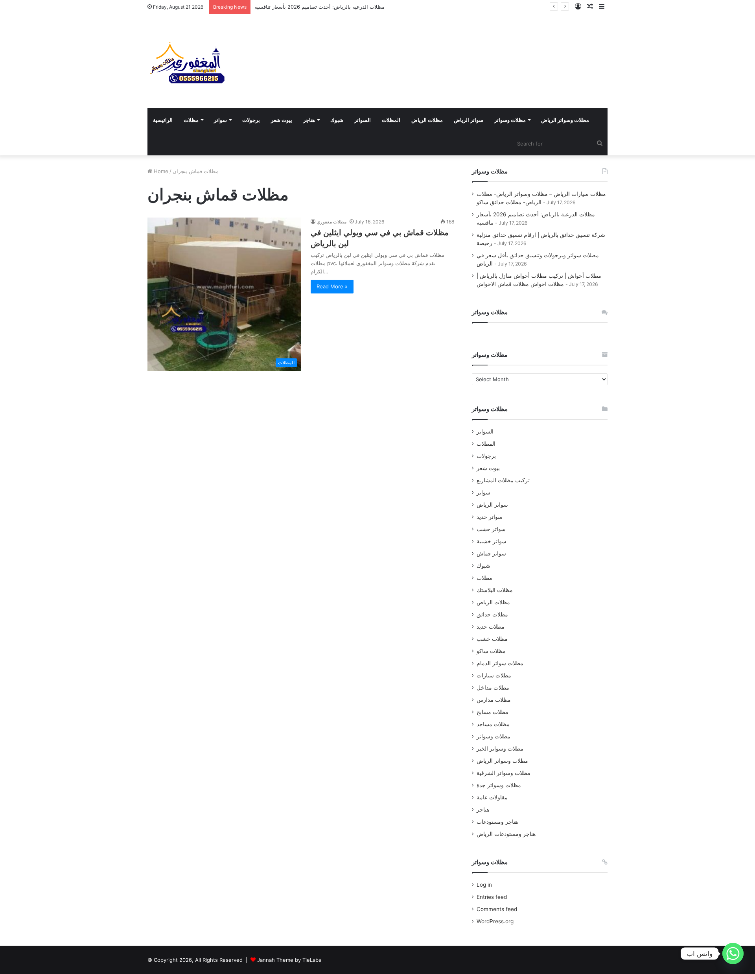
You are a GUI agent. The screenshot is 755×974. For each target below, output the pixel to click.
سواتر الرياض (468, 120)
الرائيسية (163, 120)
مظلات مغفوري (331, 222)
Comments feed (497, 909)
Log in (484, 885)
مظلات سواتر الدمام (500, 663)
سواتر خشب (491, 529)
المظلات (391, 120)
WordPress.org (495, 921)
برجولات (251, 120)
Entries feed (492, 897)
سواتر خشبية (491, 541)
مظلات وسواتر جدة (499, 785)
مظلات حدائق (492, 614)
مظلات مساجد (493, 724)
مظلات (191, 120)
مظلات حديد (491, 627)
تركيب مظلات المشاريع (503, 480)
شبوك (336, 120)
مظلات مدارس (494, 700)
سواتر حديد (490, 517)
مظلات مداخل (493, 687)
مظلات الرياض (427, 120)
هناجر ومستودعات (497, 822)
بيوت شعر (281, 120)
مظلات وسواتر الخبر (500, 748)
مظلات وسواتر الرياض (565, 120)
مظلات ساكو (491, 651)
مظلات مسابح (492, 712)
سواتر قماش (491, 553)
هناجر (309, 120)
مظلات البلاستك (495, 590)
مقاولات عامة (492, 797)
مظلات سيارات (494, 675)
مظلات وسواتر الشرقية (503, 773)
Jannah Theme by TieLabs (289, 960)
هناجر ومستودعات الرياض (506, 834)
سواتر (220, 120)
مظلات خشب (492, 639)
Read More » (332, 286)
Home (160, 171)
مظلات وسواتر (510, 120)
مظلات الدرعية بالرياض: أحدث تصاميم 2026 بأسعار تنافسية (319, 7)
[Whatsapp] (733, 953)
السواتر (362, 120)
